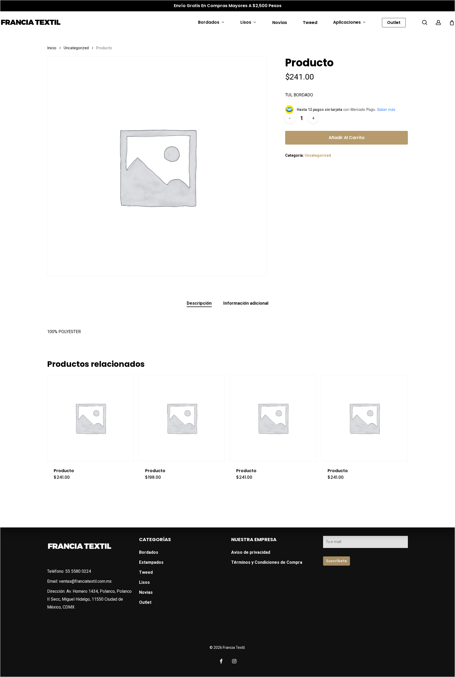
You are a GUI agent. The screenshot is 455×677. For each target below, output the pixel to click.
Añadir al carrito (347, 138)
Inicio (51, 48)
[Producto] (90, 418)
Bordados (148, 552)
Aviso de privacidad (250, 552)
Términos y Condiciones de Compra (266, 562)
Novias (146, 592)
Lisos (144, 582)
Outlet (145, 602)
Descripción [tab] (199, 303)
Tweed (146, 572)
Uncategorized (76, 48)
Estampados (151, 562)
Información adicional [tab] (245, 303)
